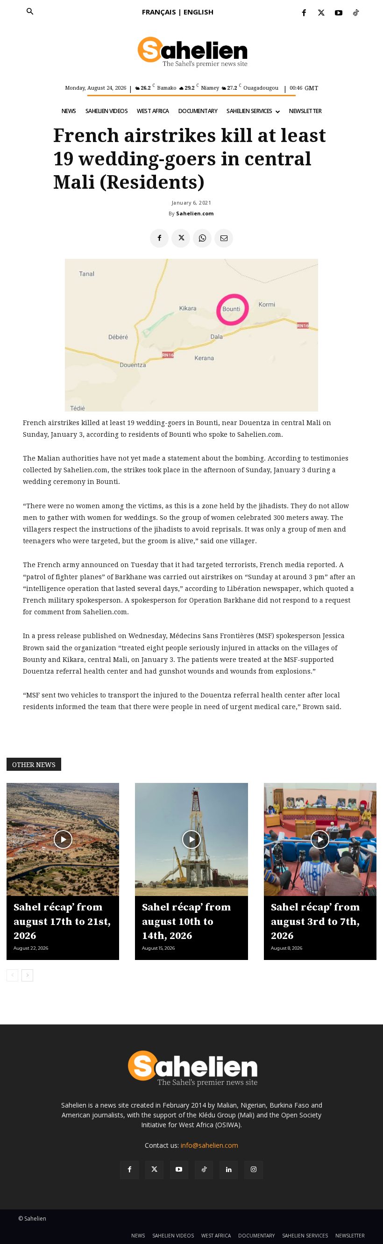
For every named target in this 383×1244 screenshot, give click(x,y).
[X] (180, 238)
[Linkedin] (229, 1170)
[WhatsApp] (202, 238)
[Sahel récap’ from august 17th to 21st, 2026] (63, 839)
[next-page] (27, 975)
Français (159, 11)
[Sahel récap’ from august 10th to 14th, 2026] (191, 839)
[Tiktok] (356, 13)
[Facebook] (304, 13)
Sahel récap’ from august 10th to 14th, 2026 (186, 922)
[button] (30, 12)
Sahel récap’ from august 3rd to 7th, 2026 (315, 922)
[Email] (223, 238)
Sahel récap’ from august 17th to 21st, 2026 (62, 922)
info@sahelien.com (209, 1145)
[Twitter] (321, 13)
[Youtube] (339, 13)
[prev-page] (12, 975)
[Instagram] (253, 1170)
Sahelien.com (194, 213)
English (198, 11)
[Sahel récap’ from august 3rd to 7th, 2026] (320, 839)
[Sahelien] (191, 52)
